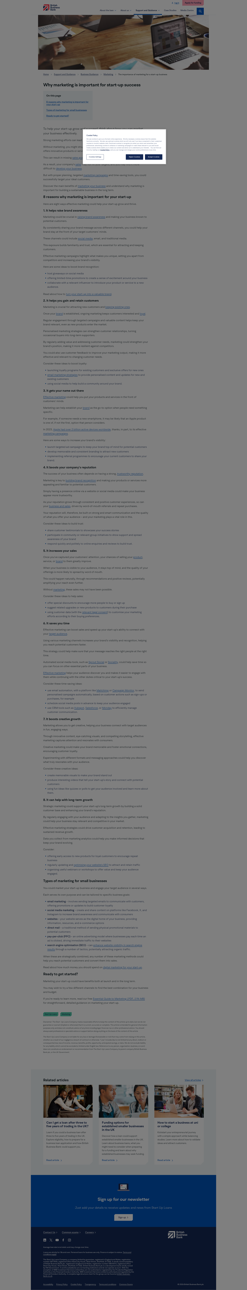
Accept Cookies (154, 157)
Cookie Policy (105, 150)
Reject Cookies (134, 157)
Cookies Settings (95, 157)
